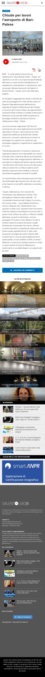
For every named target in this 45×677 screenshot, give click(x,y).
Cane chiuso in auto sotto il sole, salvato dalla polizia (27, 449)
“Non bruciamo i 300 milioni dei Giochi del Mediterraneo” (26, 602)
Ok (22, 674)
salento (5, 260)
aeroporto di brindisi (9, 258)
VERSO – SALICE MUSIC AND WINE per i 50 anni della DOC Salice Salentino (27, 409)
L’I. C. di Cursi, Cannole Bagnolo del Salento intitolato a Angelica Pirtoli (28, 440)
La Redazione (17, 59)
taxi (12, 260)
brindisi (26, 258)
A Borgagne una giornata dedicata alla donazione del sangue (26, 429)
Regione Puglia (35, 258)
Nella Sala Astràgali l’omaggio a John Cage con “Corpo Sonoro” (27, 418)
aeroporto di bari (22, 255)
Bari (20, 258)
